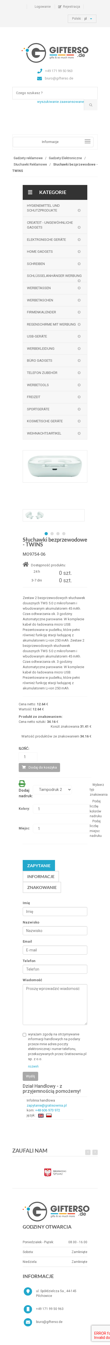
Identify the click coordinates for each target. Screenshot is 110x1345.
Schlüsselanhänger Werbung (54, 276)
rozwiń (33, 1066)
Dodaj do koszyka (43, 767)
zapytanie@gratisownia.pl (47, 1105)
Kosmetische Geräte (45, 421)
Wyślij (30, 1076)
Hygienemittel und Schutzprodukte (43, 208)
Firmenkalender (41, 312)
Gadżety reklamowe (28, 158)
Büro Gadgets (39, 360)
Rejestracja (71, 7)
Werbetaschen (40, 300)
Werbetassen (39, 288)
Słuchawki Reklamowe (30, 164)
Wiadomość (32, 980)
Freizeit (33, 397)
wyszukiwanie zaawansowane (60, 102)
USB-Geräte (37, 336)
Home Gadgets (40, 252)
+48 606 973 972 (47, 1110)
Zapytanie (38, 865)
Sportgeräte (38, 409)
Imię (26, 903)
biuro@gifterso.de (49, 1322)
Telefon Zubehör (42, 373)
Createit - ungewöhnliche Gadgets (50, 225)
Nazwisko (31, 922)
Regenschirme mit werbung (51, 324)
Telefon (29, 961)
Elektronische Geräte (46, 240)
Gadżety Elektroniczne (65, 158)
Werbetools (38, 385)
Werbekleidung (40, 349)
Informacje (40, 876)
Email (27, 941)
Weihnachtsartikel (44, 433)
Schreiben (36, 264)
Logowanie (43, 7)
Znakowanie (42, 887)
